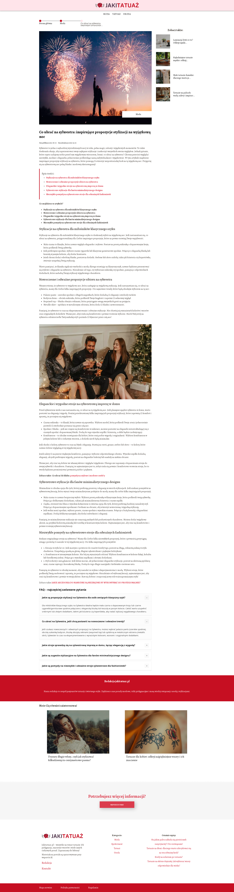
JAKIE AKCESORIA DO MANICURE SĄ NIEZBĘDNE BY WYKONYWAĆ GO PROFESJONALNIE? (96, 582)
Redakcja (47, 863)
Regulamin (93, 887)
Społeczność (117, 844)
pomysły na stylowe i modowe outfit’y (87, 475)
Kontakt (46, 868)
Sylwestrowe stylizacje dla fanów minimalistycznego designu (74, 190)
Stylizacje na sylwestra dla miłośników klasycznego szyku (72, 177)
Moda (106, 14)
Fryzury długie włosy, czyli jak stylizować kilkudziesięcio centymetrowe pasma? (71, 758)
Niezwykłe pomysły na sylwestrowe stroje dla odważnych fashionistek (78, 194)
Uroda (127, 14)
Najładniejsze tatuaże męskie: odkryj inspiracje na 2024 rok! (183, 59)
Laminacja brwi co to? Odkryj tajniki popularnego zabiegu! (183, 41)
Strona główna (45, 23)
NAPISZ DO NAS (117, 804)
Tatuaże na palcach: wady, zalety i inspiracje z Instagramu (184, 94)
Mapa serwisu (45, 887)
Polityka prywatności (70, 887)
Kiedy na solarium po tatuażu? (169, 857)
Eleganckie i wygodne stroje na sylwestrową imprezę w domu (74, 186)
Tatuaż (116, 14)
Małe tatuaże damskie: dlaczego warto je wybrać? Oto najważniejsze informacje (183, 77)
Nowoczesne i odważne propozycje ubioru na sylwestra (72, 181)
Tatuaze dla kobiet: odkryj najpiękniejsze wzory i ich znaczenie (155, 758)
